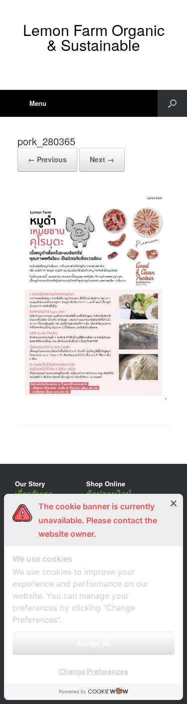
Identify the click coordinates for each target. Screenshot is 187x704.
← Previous (47, 159)
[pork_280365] (93, 400)
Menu (37, 103)
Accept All (93, 643)
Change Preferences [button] (93, 671)
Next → (102, 159)
